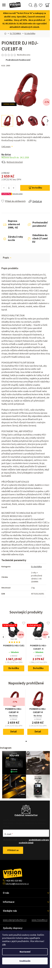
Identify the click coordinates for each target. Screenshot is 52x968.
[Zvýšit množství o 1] (13, 188)
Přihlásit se (13, 850)
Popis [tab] (6, 257)
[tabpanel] (13, 712)
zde (4, 944)
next (48, 637)
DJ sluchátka (36, 566)
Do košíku (37, 187)
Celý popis (6, 146)
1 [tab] (26, 741)
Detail (13, 731)
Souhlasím (24, 961)
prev (3, 637)
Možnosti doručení (15, 162)
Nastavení (25, 951)
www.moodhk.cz (39, 920)
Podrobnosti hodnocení (18, 60)
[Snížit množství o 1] (4, 188)
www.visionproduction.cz (14, 920)
